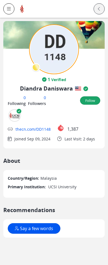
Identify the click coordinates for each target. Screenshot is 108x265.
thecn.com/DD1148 (33, 129)
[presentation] (36, 67)
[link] (22, 9)
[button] (8, 8)
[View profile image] (54, 49)
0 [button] (25, 97)
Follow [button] (90, 100)
